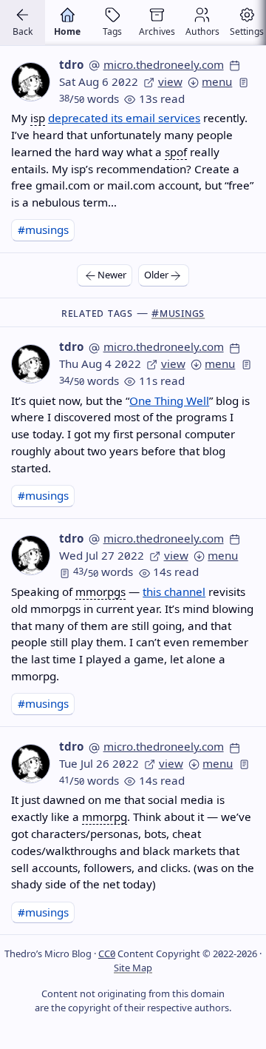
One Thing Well (169, 400)
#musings (43, 229)
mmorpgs (100, 591)
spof (176, 151)
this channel (174, 591)
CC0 (106, 953)
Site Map (133, 967)
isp (37, 117)
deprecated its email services (124, 117)
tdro (71, 64)
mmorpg (104, 816)
